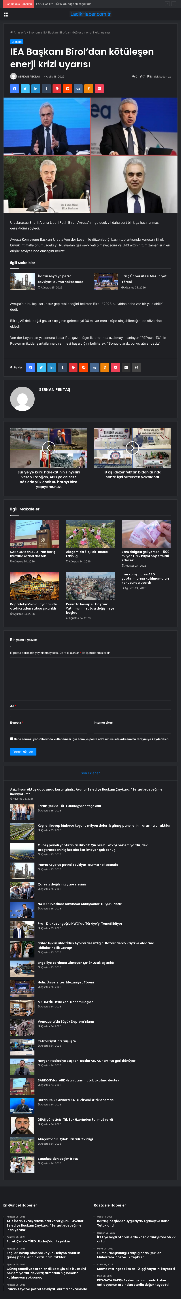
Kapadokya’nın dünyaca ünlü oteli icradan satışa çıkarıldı (33, 606)
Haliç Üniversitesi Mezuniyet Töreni (66, 982)
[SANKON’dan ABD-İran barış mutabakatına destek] (34, 534)
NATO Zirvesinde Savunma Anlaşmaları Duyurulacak (80, 904)
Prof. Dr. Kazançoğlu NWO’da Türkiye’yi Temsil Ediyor (80, 923)
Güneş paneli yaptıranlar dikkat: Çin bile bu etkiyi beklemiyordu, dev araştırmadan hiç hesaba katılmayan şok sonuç (92, 847)
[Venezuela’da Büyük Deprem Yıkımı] (22, 1027)
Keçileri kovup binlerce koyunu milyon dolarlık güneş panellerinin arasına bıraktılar (92, 4)
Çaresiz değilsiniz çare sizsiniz (62, 884)
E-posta (16, 722)
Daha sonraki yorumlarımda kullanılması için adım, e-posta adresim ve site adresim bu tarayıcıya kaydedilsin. (91, 739)
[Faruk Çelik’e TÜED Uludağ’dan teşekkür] (22, 812)
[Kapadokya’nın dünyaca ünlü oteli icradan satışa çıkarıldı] (34, 586)
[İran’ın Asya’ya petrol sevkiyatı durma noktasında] (22, 281)
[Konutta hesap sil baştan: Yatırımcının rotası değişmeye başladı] (90, 586)
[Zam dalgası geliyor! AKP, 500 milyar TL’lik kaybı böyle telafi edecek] (146, 534)
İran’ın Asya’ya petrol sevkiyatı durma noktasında (78, 865)
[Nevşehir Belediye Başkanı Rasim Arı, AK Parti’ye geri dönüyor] (22, 1067)
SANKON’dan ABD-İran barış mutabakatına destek (32, 554)
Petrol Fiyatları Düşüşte (57, 1041)
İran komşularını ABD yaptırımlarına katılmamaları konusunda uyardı (145, 578)
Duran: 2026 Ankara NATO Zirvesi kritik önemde (76, 1100)
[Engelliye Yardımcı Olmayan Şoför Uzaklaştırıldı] (22, 969)
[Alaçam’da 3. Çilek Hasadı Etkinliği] (90, 534)
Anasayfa (19, 32)
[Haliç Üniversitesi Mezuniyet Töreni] (106, 281)
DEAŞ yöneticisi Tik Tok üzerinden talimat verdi (75, 1119)
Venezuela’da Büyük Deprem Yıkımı (66, 1021)
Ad (13, 706)
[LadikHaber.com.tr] (90, 14)
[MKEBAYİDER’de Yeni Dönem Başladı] (22, 1008)
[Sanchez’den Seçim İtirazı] (22, 1165)
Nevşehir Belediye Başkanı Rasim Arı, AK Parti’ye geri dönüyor (87, 1061)
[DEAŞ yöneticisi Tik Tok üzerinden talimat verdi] (22, 1125)
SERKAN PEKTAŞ (29, 76)
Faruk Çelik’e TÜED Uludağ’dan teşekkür (69, 806)
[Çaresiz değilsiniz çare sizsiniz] (22, 890)
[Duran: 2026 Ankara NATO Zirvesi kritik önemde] (22, 1106)
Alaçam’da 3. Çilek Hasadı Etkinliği (87, 554)
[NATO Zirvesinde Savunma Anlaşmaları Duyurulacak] (22, 910)
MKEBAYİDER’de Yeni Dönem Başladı (66, 1002)
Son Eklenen (90, 773)
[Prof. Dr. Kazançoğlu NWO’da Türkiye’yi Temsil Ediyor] (22, 929)
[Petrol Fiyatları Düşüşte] (22, 1047)
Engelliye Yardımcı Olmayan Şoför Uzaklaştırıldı (76, 963)
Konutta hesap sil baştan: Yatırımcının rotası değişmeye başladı (90, 608)
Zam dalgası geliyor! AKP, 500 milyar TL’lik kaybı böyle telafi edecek (146, 556)
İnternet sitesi (103, 722)
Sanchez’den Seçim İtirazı (58, 1159)
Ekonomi (34, 32)
